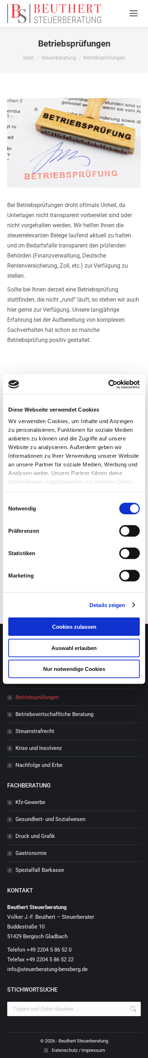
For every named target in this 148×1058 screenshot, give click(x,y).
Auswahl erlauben (74, 648)
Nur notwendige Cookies (74, 669)
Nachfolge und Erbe (39, 765)
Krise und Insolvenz (38, 748)
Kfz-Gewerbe (30, 802)
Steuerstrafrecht (34, 731)
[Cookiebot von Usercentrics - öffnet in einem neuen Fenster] (108, 384)
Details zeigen (107, 605)
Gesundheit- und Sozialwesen (50, 819)
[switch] (129, 531)
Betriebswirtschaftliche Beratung (54, 714)
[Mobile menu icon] (133, 13)
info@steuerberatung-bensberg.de (47, 969)
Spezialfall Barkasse (39, 870)
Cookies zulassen (74, 627)
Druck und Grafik (35, 836)
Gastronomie (31, 853)
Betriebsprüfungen (37, 697)
